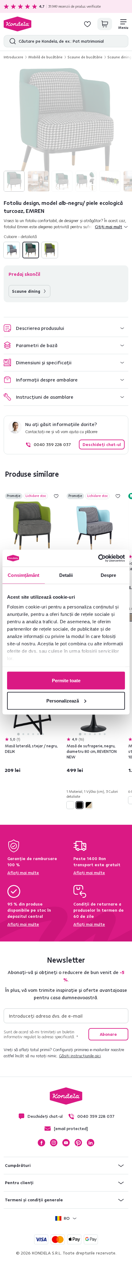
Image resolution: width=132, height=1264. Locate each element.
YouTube (66, 1142)
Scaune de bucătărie (85, 57)
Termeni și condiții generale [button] (34, 1200)
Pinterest (78, 1142)
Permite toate (66, 680)
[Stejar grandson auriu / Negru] (88, 805)
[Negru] (79, 805)
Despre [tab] (108, 575)
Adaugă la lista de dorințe (56, 496)
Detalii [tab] (66, 575)
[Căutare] (11, 41)
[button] (66, 328)
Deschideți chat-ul (102, 444)
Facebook (41, 1142)
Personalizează (62, 700)
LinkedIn (90, 1142)
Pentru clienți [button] (19, 1182)
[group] (66, 129)
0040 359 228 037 (52, 444)
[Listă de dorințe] (87, 24)
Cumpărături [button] (18, 1165)
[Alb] (70, 805)
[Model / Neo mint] (12, 250)
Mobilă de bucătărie (45, 57)
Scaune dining (119, 57)
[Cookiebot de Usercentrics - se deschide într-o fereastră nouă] (98, 558)
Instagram (53, 1142)
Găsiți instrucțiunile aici (80, 1056)
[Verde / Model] (50, 250)
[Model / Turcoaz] (31, 250)
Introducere (13, 57)
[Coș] (104, 24)
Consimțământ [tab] (23, 575)
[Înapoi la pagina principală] (17, 24)
